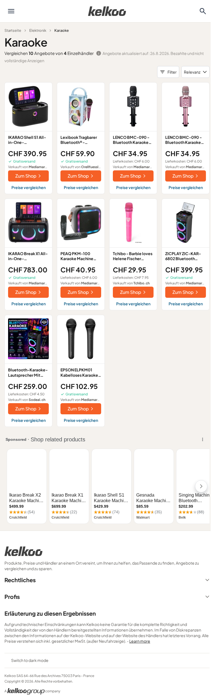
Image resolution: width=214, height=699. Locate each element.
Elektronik (37, 30)
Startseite (12, 30)
